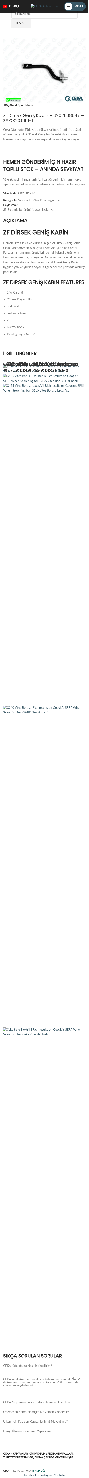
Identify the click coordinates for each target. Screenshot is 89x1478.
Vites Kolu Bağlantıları (47, 200)
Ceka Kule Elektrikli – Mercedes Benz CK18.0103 (40, 367)
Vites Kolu (24, 200)
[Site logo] (44, 6)
